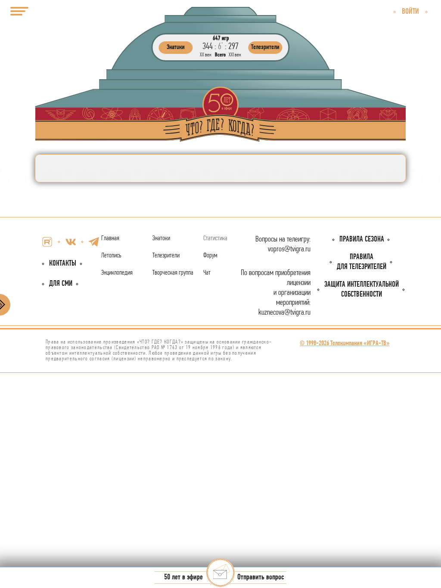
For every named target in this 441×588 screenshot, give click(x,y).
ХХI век (235, 55)
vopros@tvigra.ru (289, 249)
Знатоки (161, 238)
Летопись (111, 255)
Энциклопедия (117, 272)
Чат (207, 272)
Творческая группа (172, 272)
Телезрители (166, 255)
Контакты (62, 264)
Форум (210, 255)
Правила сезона (361, 239)
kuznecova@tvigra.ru (284, 313)
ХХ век (205, 55)
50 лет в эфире (183, 578)
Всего (220, 55)
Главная (110, 238)
